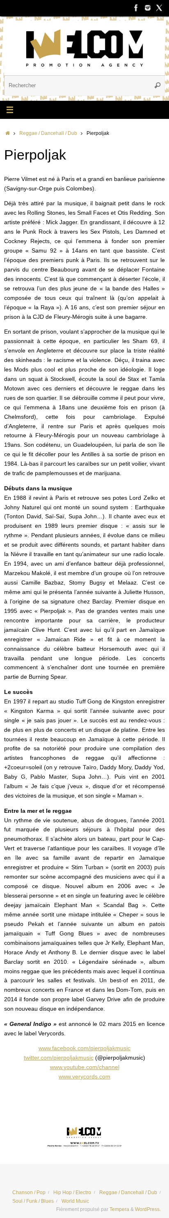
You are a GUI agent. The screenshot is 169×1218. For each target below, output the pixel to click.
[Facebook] (136, 8)
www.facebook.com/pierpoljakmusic (84, 1048)
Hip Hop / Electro (72, 1192)
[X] (159, 8)
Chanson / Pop (29, 1192)
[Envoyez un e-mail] (84, 1136)
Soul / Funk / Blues (33, 1201)
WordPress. (148, 1209)
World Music (75, 1201)
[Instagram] (147, 8)
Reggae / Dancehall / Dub (48, 133)
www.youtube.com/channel (84, 1067)
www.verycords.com (84, 1077)
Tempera (119, 1209)
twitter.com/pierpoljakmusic (59, 1058)
